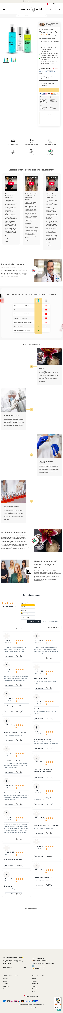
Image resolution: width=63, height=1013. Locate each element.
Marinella (40, 870)
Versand (34, 986)
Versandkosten (50, 69)
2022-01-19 (38, 673)
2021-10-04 (38, 819)
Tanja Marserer (10, 785)
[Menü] (60, 998)
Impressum (35, 983)
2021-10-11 (8, 819)
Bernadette (39, 846)
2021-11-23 (38, 703)
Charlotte (9, 698)
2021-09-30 (8, 880)
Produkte (5, 978)
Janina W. (39, 762)
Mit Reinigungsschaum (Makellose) (47, 84)
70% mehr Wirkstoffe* (12, 144)
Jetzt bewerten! (34, 621)
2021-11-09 (38, 792)
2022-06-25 (38, 642)
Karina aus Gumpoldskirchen (40, 701)
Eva (37, 790)
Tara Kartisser (10, 725)
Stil (41, 73)
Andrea (39, 640)
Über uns (5, 983)
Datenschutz (35, 988)
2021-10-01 (38, 871)
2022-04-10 (8, 671)
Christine (40, 671)
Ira (36, 731)
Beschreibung (47, 114)
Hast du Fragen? (48, 122)
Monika (9, 878)
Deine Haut (6, 986)
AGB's (33, 991)
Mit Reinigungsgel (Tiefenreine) (46, 78)
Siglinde (10, 852)
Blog (4, 988)
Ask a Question (54, 627)
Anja (7, 669)
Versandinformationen (50, 118)
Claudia (9, 817)
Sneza (8, 753)
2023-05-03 (8, 642)
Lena (7, 640)
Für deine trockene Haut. (46, 29)
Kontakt (34, 978)
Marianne (39, 818)
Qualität (5, 981)
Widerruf (34, 981)
